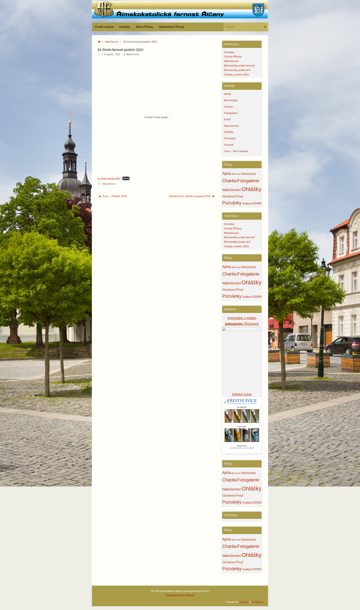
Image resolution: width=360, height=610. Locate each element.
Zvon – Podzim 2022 (114, 196)
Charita (228, 106)
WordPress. (258, 602)
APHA (227, 94)
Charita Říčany (233, 56)
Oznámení (229, 196)
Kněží (227, 119)
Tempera (243, 602)
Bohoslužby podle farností (239, 65)
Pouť (240, 196)
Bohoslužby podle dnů (237, 70)
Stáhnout (126, 178)
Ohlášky (229, 131)
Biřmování (236, 174)
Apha (226, 173)
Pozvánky (230, 138)
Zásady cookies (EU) (236, 74)
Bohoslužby (231, 100)
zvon (257, 203)
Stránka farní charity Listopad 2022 (190, 196)
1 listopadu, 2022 (111, 54)
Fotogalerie (231, 112)
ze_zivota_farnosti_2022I (109, 178)
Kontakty (229, 52)
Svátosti (228, 144)
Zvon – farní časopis (236, 151)
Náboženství (111, 42)
